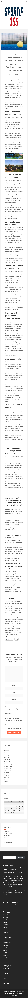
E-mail (14, 692)
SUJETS (6, 837)
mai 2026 (6, 755)
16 (13, 808)
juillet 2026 (7, 752)
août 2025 (6, 772)
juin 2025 (6, 776)
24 (16, 810)
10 (16, 806)
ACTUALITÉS (14, 54)
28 (8, 813)
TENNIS (6, 839)
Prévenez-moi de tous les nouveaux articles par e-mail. (13, 727)
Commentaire (14, 665)
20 (5, 810)
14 (8, 808)
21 (8, 810)
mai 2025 (6, 777)
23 (14, 810)
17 (16, 808)
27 (5, 813)
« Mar (5, 815)
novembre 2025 (8, 766)
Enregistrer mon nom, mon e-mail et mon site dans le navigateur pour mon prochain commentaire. (14, 710)
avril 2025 (6, 779)
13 (5, 808)
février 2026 (7, 761)
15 (11, 808)
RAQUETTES (7, 835)
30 (14, 813)
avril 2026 (6, 757)
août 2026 (6, 750)
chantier (13, 262)
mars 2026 (7, 759)
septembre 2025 (8, 770)
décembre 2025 (8, 765)
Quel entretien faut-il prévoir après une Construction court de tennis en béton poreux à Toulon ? (13, 884)
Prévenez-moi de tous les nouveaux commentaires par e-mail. (13, 720)
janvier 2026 (7, 763)
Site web (14, 699)
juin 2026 (6, 754)
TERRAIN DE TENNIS (8, 841)
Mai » (9, 815)
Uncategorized (8, 842)
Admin (18, 74)
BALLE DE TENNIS (8, 833)
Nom (14, 685)
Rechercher (6, 855)
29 (11, 813)
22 (11, 810)
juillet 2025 (7, 774)
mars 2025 (7, 781)
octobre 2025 (7, 768)
